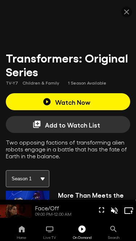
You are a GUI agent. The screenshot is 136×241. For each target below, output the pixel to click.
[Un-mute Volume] (114, 210)
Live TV (49, 237)
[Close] (126, 11)
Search (113, 237)
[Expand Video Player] (129, 210)
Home (21, 237)
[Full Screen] (101, 210)
